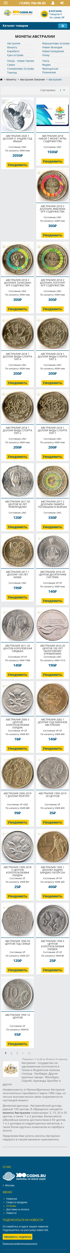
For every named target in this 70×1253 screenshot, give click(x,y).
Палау (46, 55)
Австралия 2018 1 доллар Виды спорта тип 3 (52, 356)
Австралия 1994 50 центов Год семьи (17, 942)
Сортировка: (48, 90)
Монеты (11, 79)
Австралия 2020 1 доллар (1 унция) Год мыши (17, 138)
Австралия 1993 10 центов (17, 1016)
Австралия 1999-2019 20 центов (52, 795)
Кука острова (15, 55)
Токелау (12, 72)
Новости (11, 1213)
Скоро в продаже (16, 1202)
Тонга (45, 60)
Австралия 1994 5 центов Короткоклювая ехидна (52, 945)
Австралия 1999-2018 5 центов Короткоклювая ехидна (17, 871)
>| (29, 1053)
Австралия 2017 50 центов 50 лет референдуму (17, 504)
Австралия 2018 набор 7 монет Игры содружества (52, 138)
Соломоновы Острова (20, 68)
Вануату (12, 47)
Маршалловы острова (55, 43)
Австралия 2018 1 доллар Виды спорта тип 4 (17, 356)
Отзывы (11, 1205)
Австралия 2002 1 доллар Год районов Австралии (52, 722)
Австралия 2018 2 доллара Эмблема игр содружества (52, 208)
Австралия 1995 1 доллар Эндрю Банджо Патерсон (52, 869)
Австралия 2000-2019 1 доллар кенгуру (17, 795)
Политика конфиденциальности (20, 1243)
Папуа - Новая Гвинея (20, 60)
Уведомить (17, 165)
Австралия (13, 43)
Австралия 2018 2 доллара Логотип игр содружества (52, 282)
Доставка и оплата (17, 1209)
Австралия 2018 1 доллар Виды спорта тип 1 (52, 430)
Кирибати (13, 51)
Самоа (11, 64)
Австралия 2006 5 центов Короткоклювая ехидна (17, 723)
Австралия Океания (32, 79)
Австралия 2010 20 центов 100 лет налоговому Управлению (52, 649)
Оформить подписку (17, 1236)
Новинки (11, 1198)
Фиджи (46, 64)
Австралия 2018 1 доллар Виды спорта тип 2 (17, 430)
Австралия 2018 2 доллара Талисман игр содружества (17, 282)
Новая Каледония (53, 51)
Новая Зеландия (52, 47)
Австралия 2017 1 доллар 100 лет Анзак (17, 574)
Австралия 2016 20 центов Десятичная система (52, 574)
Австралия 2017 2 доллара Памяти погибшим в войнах (52, 504)
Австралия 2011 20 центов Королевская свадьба (17, 648)
